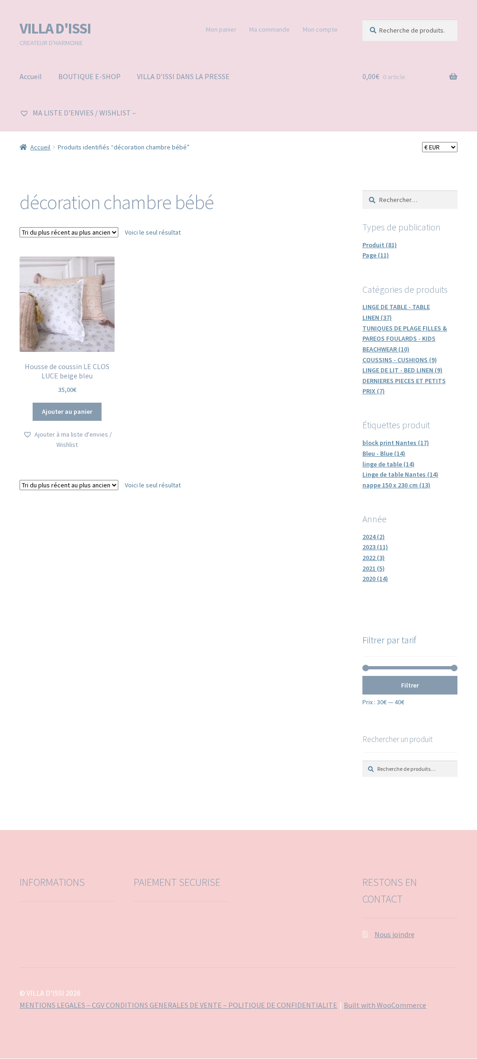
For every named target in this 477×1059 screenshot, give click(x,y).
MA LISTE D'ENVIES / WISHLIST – (83, 112)
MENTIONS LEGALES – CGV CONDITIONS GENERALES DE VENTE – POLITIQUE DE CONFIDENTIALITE (178, 1005)
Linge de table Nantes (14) (400, 474)
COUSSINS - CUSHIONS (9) (399, 360)
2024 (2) (373, 537)
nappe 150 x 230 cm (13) (396, 485)
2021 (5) (373, 568)
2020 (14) (375, 578)
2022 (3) (373, 557)
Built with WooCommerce (385, 1005)
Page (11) (375, 255)
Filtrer (410, 685)
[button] (67, 439)
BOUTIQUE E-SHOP (89, 76)
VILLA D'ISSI (55, 28)
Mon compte (320, 29)
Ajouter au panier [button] (67, 411)
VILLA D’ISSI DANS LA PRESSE (183, 76)
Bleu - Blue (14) (383, 453)
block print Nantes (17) (395, 442)
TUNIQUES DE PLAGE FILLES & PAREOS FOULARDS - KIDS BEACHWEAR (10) (404, 338)
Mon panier (221, 29)
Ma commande (269, 29)
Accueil (31, 76)
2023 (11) (375, 547)
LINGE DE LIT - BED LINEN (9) (402, 370)
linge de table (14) (388, 464)
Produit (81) (379, 245)
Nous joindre (395, 934)
